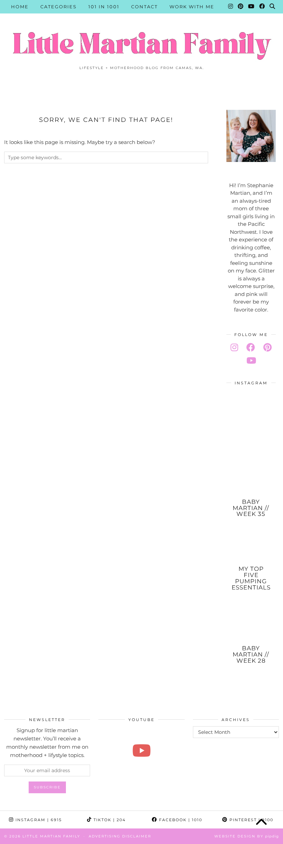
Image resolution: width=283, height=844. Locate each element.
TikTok (109, 819)
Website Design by (246, 836)
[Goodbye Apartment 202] (141, 750)
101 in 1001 (103, 6)
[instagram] (234, 347)
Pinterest (250, 819)
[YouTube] (251, 6)
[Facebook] (262, 6)
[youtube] (251, 360)
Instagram (38, 819)
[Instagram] (231, 6)
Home (20, 6)
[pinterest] (267, 347)
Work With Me (191, 6)
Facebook (179, 819)
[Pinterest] (241, 6)
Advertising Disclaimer (120, 836)
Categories (58, 6)
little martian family (51, 836)
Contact (144, 6)
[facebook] (250, 347)
